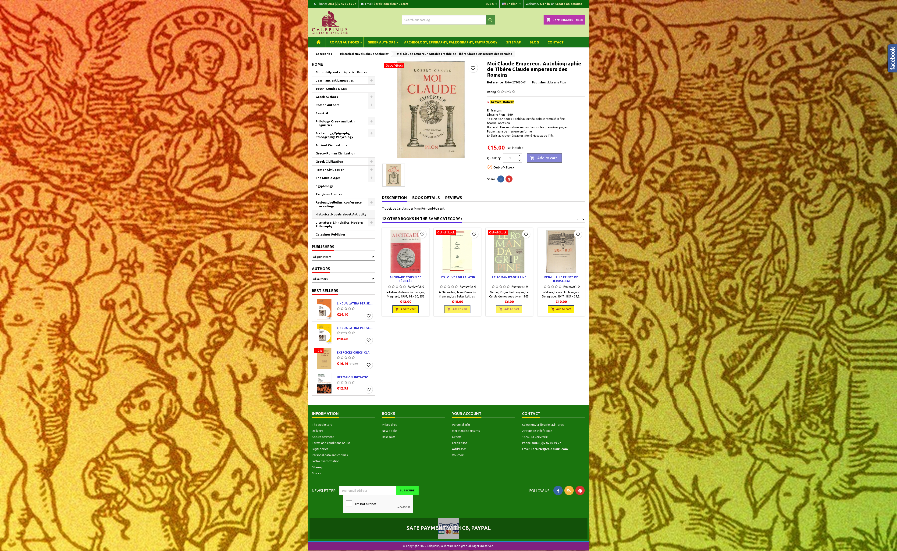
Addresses (459, 449)
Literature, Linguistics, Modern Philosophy (339, 224)
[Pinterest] (509, 178)
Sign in (545, 3)
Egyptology (324, 186)
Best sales (388, 436)
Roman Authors (344, 42)
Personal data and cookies (330, 455)
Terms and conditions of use (331, 442)
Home (317, 64)
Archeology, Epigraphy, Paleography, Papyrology (451, 42)
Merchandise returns (466, 430)
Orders (457, 436)
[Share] (500, 178)
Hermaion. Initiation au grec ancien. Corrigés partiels (355, 377)
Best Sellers (325, 291)
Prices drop (390, 424)
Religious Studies (329, 194)
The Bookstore (322, 424)
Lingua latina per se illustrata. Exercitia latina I (355, 327)
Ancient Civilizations (331, 145)
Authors (321, 269)
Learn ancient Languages (335, 80)
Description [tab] (394, 198)
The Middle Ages (328, 177)
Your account (466, 413)
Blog (534, 42)
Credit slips (459, 442)
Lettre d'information (325, 461)
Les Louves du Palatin (457, 277)
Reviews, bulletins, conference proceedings (339, 204)
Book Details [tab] (426, 198)
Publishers (323, 247)
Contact (556, 42)
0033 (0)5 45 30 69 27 (341, 3)
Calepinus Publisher (330, 234)
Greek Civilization (329, 161)
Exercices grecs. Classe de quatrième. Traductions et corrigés (355, 352)
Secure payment (323, 436)
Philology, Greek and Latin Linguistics (335, 123)
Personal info (461, 424)
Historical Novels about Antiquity (341, 214)
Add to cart (543, 158)
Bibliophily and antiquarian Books (341, 72)
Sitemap (513, 42)
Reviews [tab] (453, 198)
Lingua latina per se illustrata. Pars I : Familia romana (355, 303)
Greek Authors (381, 42)
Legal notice (320, 449)
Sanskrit (322, 113)
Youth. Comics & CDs (331, 88)
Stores (316, 473)
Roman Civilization (330, 169)
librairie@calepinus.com (391, 3)
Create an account (568, 3)
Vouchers (458, 455)
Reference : (495, 82)
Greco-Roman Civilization (335, 153)
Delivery (317, 430)
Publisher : (540, 82)
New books (389, 430)
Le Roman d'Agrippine (509, 277)
